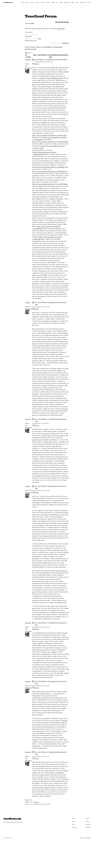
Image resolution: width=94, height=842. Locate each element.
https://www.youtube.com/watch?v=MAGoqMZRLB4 (50, 142)
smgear (27, 302)
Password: (28, 36)
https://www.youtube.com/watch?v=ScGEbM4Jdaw (50, 184)
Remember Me (31, 41)
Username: (28, 32)
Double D (28, 60)
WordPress (88, 837)
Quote (36, 64)
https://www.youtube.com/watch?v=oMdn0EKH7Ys (50, 171)
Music (33, 47)
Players (38, 47)
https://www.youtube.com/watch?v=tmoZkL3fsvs (49, 135)
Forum (27, 47)
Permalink (28, 68)
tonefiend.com (8, 2)
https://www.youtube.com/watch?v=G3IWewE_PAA (50, 167)
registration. (61, 28)
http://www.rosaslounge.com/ (52, 78)
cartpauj (36, 802)
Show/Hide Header (62, 22)
